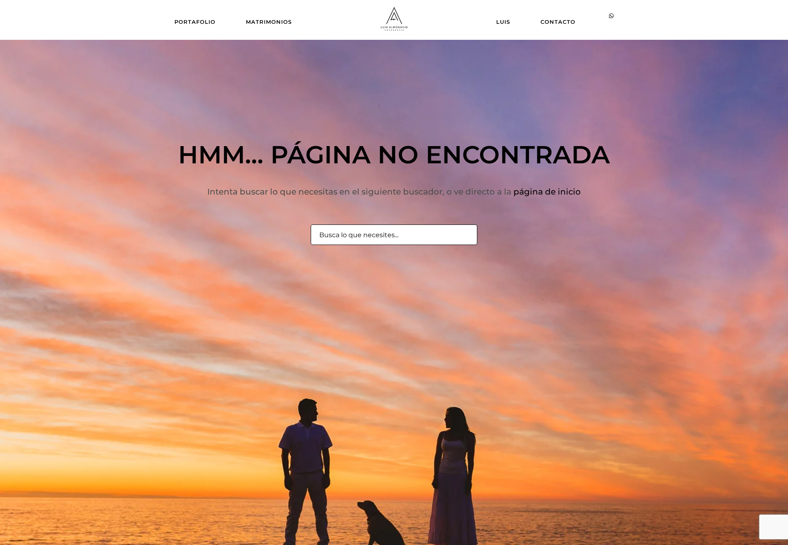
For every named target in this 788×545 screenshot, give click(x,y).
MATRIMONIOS (269, 21)
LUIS (503, 21)
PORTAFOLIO (194, 21)
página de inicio (547, 192)
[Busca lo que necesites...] (466, 235)
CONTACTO (558, 21)
